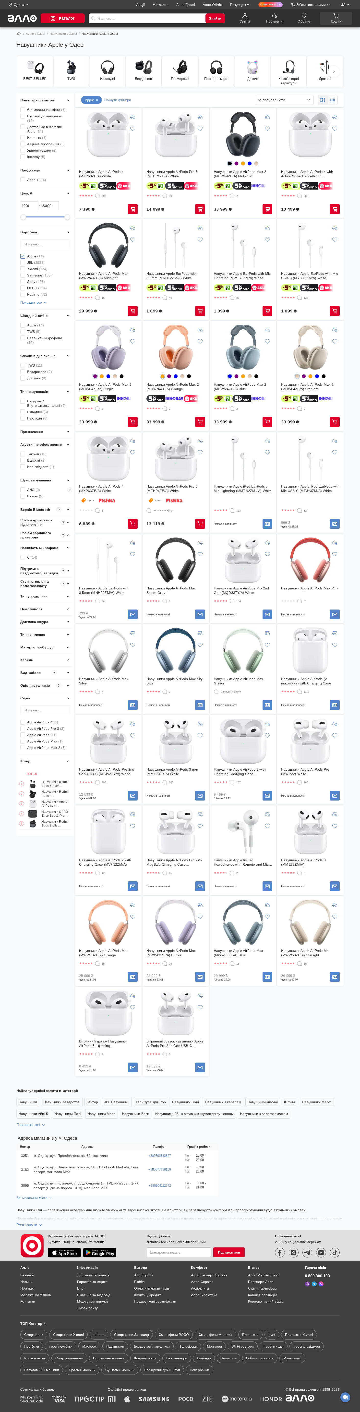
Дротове (36, 378)
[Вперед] (334, 72)
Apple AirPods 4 (42, 722)
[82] (299, 510)
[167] (232, 782)
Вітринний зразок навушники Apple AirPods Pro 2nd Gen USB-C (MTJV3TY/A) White (175, 1043)
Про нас (27, 1288)
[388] (97, 195)
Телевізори (188, 1346)
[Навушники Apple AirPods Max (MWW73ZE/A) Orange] (108, 922)
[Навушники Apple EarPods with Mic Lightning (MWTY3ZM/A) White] (243, 245)
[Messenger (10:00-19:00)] (321, 1283)
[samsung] (154, 1399)
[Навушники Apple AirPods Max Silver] (108, 650)
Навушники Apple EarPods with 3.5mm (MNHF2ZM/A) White (171, 276)
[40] (164, 297)
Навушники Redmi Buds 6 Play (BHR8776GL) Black (55, 784)
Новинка (37, 138)
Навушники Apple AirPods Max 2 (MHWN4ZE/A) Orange (172, 387)
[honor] (271, 1399)
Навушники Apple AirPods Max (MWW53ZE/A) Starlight (305, 953)
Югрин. (290, 1102)
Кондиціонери (145, 1358)
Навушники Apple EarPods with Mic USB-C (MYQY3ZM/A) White (309, 276)
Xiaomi (37, 269)
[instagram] (294, 1252)
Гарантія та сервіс (92, 1282)
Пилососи (228, 1358)
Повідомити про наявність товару (267, 524)
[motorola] (236, 1399)
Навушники (28, 1102)
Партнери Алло (261, 1282)
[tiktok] (335, 1252)
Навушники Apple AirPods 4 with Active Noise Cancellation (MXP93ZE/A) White (307, 174)
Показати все (31, 302)
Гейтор (92, 1102)
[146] (164, 782)
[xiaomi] (112, 1399)
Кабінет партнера (262, 1295)
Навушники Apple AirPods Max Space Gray (171, 590)
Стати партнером (262, 1288)
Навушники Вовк (135, 1114)
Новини (26, 1282)
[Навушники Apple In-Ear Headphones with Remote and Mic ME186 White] (243, 831)
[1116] (299, 691)
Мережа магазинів (35, 1295)
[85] (232, 297)
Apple (35, 256)
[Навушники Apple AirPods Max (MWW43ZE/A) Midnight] (108, 245)
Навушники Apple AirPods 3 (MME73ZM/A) (303, 862)
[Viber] (307, 1283)
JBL (36, 262)
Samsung (39, 275)
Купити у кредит (147, 1295)
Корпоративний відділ (266, 1301)
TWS (33, 332)
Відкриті (36, 460)
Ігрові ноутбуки (60, 1346)
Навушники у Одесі (63, 34)
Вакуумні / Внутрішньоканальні (46, 403)
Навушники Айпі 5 (33, 1114)
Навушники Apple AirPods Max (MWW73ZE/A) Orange (103, 953)
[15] (97, 297)
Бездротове (39, 372)
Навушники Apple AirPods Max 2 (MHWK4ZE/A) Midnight (240, 174)
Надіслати (93, 18)
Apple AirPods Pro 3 (46, 728)
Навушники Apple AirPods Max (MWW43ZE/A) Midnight (103, 276)
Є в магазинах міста (46, 110)
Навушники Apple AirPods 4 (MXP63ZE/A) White (56, 804)
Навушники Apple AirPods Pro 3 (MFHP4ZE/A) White (172, 174)
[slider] (23, 217)
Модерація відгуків (92, 1301)
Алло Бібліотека (204, 1295)
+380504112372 (160, 1185)
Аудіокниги (200, 1288)
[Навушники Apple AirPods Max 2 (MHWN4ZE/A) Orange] (176, 347)
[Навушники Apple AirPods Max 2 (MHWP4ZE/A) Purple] (108, 347)
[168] (299, 782)
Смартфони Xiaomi (68, 1335)
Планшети (250, 1335)
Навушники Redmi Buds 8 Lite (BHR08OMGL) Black (55, 823)
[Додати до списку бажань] (133, 128)
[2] (232, 195)
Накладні (37, 418)
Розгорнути (26, 1225)
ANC (49, 490)
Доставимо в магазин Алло (44, 129)
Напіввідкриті (40, 467)
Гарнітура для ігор (151, 1102)
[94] (97, 601)
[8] (164, 1054)
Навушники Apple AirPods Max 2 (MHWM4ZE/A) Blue (240, 387)
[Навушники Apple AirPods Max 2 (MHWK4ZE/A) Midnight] (243, 134)
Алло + (36, 180)
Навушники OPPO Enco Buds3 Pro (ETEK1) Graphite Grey (55, 814)
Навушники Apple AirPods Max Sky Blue (174, 681)
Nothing (37, 294)
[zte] (207, 1399)
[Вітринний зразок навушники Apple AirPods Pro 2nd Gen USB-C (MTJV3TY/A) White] (176, 1013)
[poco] (185, 1399)
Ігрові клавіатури (306, 1346)
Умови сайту (87, 1308)
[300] (97, 782)
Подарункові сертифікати (155, 1301)
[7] (97, 691)
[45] (164, 873)
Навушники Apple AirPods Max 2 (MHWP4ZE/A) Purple (105, 387)
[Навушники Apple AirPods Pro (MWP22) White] (310, 741)
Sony (36, 282)
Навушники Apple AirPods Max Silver (103, 681)
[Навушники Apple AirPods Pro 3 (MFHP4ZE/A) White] (176, 134)
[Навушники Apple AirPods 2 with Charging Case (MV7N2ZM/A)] (108, 831)
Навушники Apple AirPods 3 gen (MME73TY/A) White (172, 771)
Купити (133, 209)
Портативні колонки (108, 1358)
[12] (97, 873)
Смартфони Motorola (215, 1335)
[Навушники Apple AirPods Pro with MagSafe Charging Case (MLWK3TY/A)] (176, 831)
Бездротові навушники (152, 1346)
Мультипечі (292, 1358)
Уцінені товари (42, 150)
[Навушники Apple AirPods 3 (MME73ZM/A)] (310, 831)
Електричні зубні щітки (162, 1370)
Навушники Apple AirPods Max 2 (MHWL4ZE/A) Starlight (307, 387)
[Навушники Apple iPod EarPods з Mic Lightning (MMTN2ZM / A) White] (243, 458)
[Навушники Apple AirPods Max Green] (243, 650)
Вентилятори (176, 1358)
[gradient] (256, 163)
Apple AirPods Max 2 (46, 748)
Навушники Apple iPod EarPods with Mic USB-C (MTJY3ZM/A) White (310, 488)
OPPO (37, 288)
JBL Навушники (117, 1102)
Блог (81, 1288)
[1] (97, 510)
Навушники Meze (101, 1114)
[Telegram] (314, 1283)
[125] (299, 297)
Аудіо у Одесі (35, 34)
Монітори (214, 1346)
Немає (35, 496)
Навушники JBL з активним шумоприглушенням (194, 1114)
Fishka (139, 1282)
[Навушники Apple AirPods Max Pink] (310, 560)
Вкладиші (37, 412)
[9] (164, 601)
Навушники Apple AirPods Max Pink (309, 588)
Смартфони (33, 1335)
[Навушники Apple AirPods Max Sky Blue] (176, 650)
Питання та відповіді (94, 1295)
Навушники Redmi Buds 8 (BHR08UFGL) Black (55, 794)
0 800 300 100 (317, 1276)
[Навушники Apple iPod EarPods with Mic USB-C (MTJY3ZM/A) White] (310, 458)
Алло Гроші (143, 1275)
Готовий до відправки (44, 118)
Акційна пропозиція (46, 144)
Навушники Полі (67, 1114)
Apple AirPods (42, 735)
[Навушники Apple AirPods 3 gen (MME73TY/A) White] (176, 741)
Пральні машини (82, 1370)
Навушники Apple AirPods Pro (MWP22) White (305, 771)
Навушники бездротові (61, 1102)
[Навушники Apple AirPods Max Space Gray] (176, 560)
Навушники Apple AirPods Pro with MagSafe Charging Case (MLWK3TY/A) (174, 862)
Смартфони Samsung (131, 1335)
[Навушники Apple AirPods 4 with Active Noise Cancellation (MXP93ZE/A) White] (310, 134)
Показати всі (28, 1125)
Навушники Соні (185, 1102)
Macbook (89, 1346)
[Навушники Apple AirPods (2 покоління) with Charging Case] (310, 650)
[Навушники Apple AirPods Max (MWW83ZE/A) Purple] (176, 922)
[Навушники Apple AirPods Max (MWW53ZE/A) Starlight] (310, 922)
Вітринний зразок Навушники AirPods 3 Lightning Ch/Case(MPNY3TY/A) (103, 1043)
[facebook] (280, 1252)
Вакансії (27, 1275)
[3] (299, 601)
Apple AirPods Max (45, 741)
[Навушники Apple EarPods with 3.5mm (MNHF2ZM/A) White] (176, 245)
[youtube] (321, 1252)
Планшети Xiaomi (299, 1335)
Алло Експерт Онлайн (209, 1275)
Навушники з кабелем (223, 1102)
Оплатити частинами (151, 1288)
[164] (232, 601)
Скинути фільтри (117, 100)
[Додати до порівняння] (133, 117)
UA (343, 5)
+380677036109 (159, 1169)
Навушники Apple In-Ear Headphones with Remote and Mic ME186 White (241, 862)
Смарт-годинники (69, 1358)
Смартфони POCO (174, 1335)
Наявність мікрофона (44, 340)
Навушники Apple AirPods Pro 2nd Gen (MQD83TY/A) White (241, 590)
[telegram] (307, 1252)
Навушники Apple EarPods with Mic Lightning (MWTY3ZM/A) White (242, 276)
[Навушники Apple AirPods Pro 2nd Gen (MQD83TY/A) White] (243, 560)
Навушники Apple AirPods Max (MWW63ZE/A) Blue (238, 953)
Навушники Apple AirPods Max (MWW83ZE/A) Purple (171, 953)
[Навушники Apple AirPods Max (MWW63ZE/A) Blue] (243, 922)
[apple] (127, 1399)
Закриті (37, 454)
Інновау (36, 157)
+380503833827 (159, 1156)
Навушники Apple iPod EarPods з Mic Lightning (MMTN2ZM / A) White (243, 488)
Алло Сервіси (202, 1282)
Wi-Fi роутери (243, 1346)
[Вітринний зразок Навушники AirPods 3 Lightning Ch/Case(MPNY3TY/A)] (108, 1013)
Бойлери (204, 1358)
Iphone (99, 1335)
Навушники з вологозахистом (264, 1114)
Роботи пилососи (260, 1358)
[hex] (230, 163)
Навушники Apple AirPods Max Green (238, 681)
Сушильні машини (119, 1370)
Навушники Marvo (317, 1102)
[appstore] (64, 1252)
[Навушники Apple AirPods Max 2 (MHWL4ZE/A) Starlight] (310, 347)
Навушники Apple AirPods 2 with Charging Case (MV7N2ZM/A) (105, 862)
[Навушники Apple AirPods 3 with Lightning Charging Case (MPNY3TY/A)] (243, 741)
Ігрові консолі (35, 1358)
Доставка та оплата (93, 1275)
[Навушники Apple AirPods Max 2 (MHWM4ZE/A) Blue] (243, 347)
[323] (232, 510)
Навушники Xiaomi (263, 1102)
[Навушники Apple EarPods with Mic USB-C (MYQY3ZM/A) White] (310, 245)
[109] (164, 195)
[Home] (18, 33)
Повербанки (199, 1370)
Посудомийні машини (41, 1370)
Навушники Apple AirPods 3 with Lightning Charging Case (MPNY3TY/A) (240, 771)
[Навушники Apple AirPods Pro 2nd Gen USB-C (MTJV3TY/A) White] (108, 741)
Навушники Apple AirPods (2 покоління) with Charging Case (306, 681)
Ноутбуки (31, 1346)
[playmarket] (99, 1252)
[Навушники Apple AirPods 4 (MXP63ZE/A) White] (108, 134)
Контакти (27, 1301)
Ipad (271, 1335)
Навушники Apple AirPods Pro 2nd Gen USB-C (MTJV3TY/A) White (106, 771)
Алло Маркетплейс (263, 1275)
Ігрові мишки (274, 1346)
